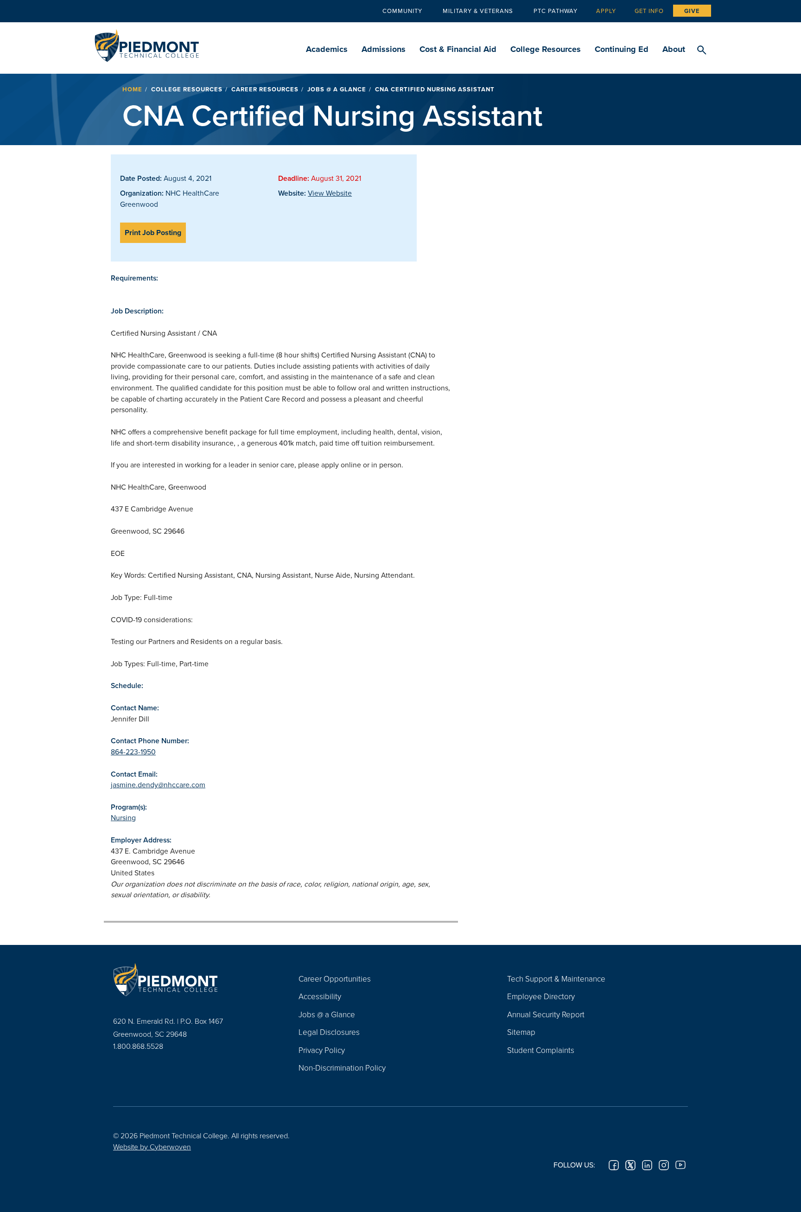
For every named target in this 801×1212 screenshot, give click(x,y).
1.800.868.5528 (138, 1046)
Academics (327, 49)
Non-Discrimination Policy (342, 1067)
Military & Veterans (478, 10)
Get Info (649, 10)
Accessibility (320, 996)
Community (402, 10)
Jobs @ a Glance (336, 89)
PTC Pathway (556, 10)
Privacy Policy (322, 1050)
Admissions (384, 49)
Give (692, 10)
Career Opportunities (335, 978)
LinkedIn (647, 1165)
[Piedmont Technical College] (192, 979)
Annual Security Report (546, 1014)
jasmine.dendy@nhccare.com (158, 784)
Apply (606, 10)
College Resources (545, 49)
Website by (152, 1147)
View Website (330, 193)
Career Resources (265, 89)
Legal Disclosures (329, 1032)
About (673, 49)
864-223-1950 (133, 751)
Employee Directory (541, 996)
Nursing (123, 817)
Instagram (664, 1165)
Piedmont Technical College (147, 43)
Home (132, 89)
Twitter (630, 1165)
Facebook (614, 1165)
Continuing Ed (621, 49)
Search (701, 50)
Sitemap (521, 1032)
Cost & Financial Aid (458, 49)
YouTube (680, 1165)
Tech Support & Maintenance (556, 978)
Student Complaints (540, 1050)
